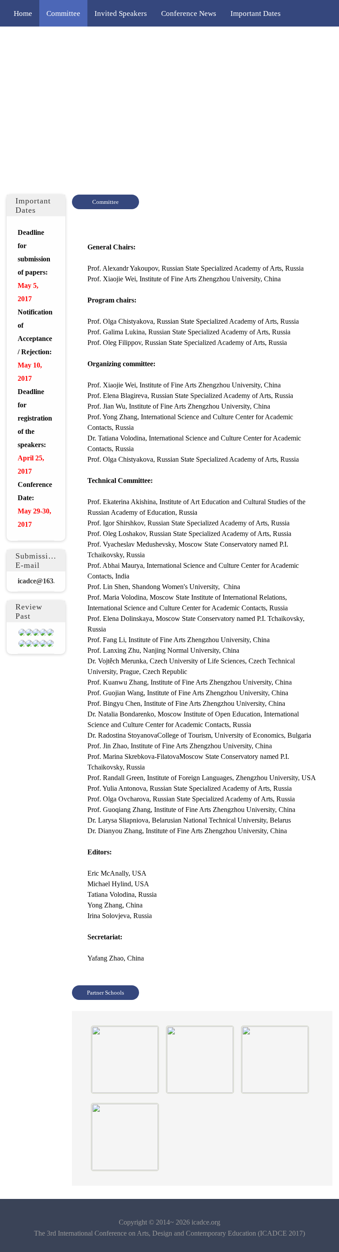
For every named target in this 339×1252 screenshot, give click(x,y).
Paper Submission (102, 39)
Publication (125, 66)
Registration (163, 39)
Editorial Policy (220, 39)
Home (23, 13)
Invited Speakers (120, 13)
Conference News (188, 13)
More (166, 66)
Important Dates (255, 13)
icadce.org (206, 1222)
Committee (63, 13)
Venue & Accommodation (54, 66)
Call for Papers (37, 39)
